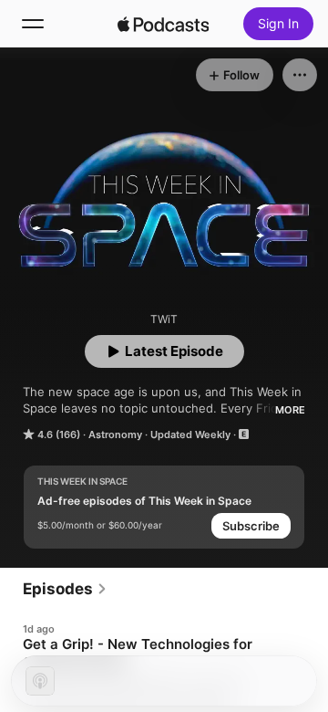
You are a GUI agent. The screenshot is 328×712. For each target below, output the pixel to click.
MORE (290, 409)
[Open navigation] (33, 24)
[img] (163, 24)
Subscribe (251, 525)
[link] (65, 589)
